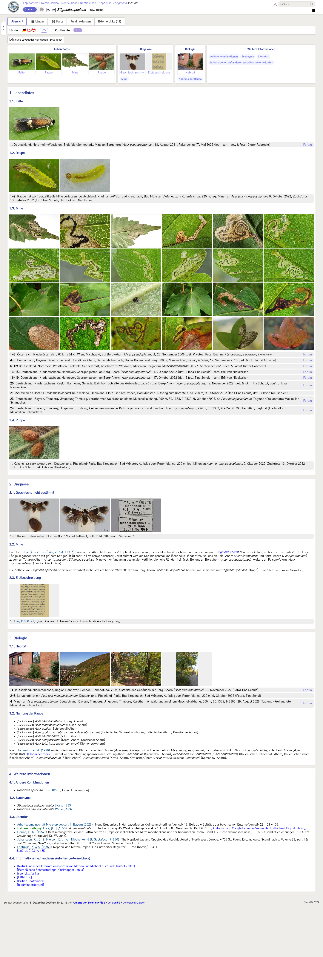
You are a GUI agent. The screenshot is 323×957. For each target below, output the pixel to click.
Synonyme (248, 56)
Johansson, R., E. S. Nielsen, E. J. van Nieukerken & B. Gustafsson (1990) (68, 839)
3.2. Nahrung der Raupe (26, 713)
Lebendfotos (62, 49)
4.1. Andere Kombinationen (29, 782)
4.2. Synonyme (19, 797)
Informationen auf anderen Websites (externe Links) (241, 62)
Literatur (263, 56)
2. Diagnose (19, 484)
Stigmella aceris (227, 552)
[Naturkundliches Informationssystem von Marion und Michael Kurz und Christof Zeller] (76, 866)
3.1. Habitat (17, 646)
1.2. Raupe (17, 152)
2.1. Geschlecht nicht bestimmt (31, 492)
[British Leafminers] (30, 881)
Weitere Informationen (261, 49)
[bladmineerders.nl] (30, 884)
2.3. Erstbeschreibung (25, 577)
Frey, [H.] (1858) (55, 828)
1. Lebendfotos (21, 93)
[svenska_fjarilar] (29, 873)
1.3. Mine (16, 208)
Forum (307, 144)
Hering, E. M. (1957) (31, 832)
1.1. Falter (16, 101)
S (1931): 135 (31, 850)
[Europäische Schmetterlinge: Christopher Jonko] (50, 869)
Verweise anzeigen (134, 902)
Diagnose (146, 49)
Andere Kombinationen (224, 56)
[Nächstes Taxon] (34, 9)
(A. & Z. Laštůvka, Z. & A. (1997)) (52, 552)
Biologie (190, 49)
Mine (124, 79)
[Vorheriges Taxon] (25, 9)
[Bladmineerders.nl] (41, 754)
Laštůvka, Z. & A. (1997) (34, 847)
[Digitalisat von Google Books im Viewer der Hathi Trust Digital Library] (258, 828)
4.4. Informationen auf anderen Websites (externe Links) (49, 858)
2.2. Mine (16, 544)
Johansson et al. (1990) (34, 750)
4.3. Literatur (18, 816)
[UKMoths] (24, 877)
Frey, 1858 (51, 790)
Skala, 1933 (63, 805)
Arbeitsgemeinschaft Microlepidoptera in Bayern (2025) (55, 824)
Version (114, 902)
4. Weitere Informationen (29, 774)
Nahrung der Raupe (190, 79)
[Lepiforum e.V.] (13, 7)
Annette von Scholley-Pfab (89, 902)
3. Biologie (18, 638)
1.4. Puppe (17, 420)
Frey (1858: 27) (25, 621)
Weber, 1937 (64, 809)
